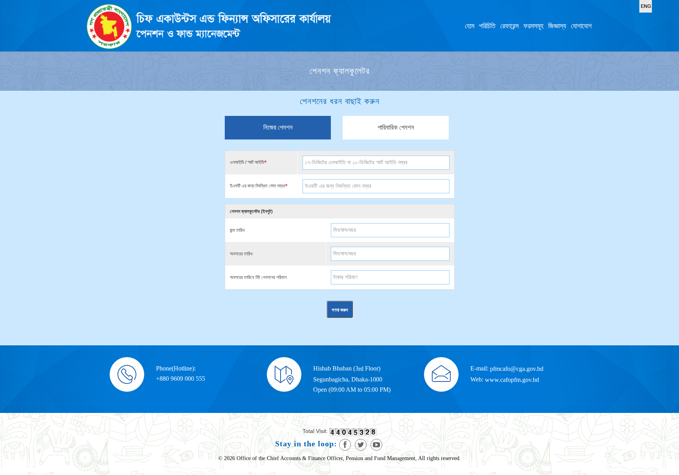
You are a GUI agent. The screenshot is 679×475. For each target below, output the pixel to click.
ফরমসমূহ (533, 26)
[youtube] (376, 445)
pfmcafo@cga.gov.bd (516, 369)
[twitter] (361, 445)
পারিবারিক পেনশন (396, 127)
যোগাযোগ (581, 26)
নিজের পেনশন (278, 127)
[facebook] (345, 445)
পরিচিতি (487, 26)
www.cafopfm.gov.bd (512, 379)
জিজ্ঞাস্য (557, 26)
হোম (469, 26)
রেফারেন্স (509, 26)
